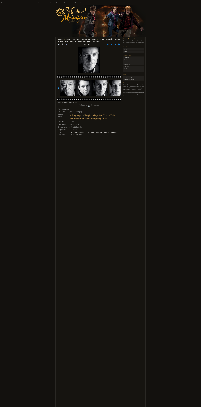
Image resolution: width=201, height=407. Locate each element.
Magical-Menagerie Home (130, 77)
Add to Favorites (76, 135)
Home (61, 39)
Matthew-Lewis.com (129, 79)
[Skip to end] (119, 44)
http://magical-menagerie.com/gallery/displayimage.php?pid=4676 (94, 132)
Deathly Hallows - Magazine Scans (81, 39)
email (124, 43)
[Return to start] (108, 44)
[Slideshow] (66, 44)
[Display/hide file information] (62, 44)
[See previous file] (111, 44)
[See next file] (115, 44)
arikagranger (76, 115)
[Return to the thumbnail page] (59, 44)
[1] (89, 106)
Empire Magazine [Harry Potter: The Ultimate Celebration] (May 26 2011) (89, 40)
